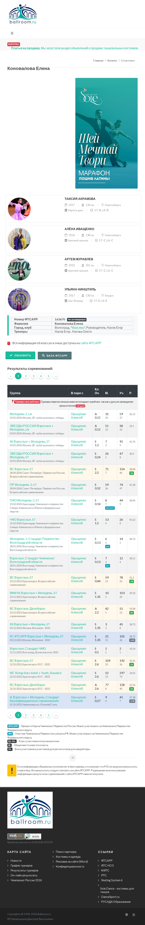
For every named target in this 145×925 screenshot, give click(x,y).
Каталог (112, 60)
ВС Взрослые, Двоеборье (27, 608)
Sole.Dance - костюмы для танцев (117, 890)
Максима (78, 327)
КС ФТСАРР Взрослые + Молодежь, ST (37, 636)
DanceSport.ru (110, 896)
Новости (16, 860)
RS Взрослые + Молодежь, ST (30, 441)
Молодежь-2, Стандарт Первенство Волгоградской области (34, 540)
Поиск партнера (66, 851)
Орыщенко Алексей (78, 415)
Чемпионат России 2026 (26, 880)
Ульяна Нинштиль (80, 289)
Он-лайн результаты (24, 875)
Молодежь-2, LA (21, 414)
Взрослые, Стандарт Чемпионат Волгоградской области (32, 559)
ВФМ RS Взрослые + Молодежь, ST (33, 593)
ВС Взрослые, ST (21, 469)
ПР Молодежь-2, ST (23, 484)
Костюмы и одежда (68, 856)
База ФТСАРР (56, 355)
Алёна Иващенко (79, 229)
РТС (104, 875)
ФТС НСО (107, 865)
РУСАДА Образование (116, 901)
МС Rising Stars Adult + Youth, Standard (35, 673)
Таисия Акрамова (80, 199)
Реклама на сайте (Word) (72, 861)
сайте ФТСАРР (90, 343)
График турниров (21, 865)
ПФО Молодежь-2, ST (24, 500)
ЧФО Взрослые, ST (23, 519)
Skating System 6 (112, 880)
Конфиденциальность (70, 866)
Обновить (22, 355)
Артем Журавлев (79, 259)
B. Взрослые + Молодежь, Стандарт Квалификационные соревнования (34, 698)
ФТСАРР (107, 860)
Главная (98, 60)
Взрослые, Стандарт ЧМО (28, 648)
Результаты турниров (24, 870)
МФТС (105, 870)
